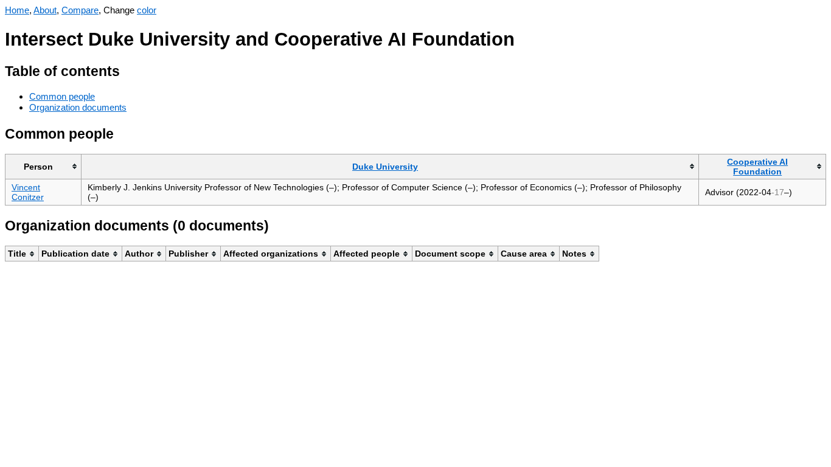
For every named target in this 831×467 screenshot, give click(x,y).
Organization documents (78, 107)
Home (17, 10)
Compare (80, 10)
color (146, 10)
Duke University (385, 166)
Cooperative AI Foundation (757, 166)
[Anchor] (129, 70)
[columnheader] (43, 166)
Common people (62, 96)
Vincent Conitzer (28, 192)
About (45, 10)
